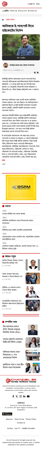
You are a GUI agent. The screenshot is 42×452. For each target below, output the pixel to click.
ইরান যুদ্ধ (14, 11)
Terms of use (19, 419)
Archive (10, 428)
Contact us (21, 423)
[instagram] (20, 396)
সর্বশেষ (7, 206)
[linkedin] (24, 396)
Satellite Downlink (28, 428)
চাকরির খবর (33, 11)
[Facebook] (13, 396)
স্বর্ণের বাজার (23, 11)
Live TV (17, 428)
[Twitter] (16, 396)
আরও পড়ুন (10, 256)
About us (9, 419)
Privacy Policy (31, 419)
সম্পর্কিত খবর (10, 322)
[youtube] (28, 396)
